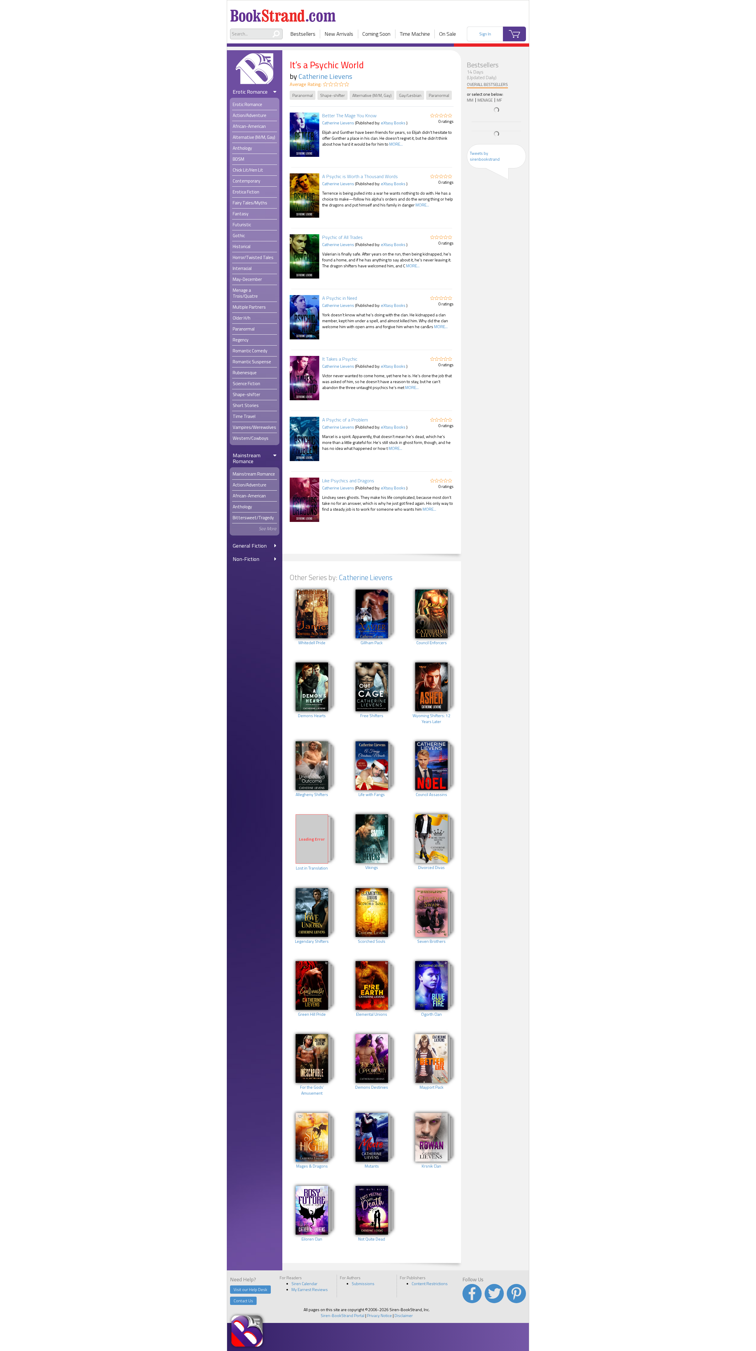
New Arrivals (339, 34)
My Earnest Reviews (309, 1289)
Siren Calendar (304, 1283)
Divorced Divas (431, 867)
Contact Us (243, 1301)
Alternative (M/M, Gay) (372, 95)
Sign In (485, 34)
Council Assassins (431, 794)
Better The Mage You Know (349, 115)
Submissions (363, 1283)
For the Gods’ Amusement (312, 1090)
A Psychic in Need (339, 298)
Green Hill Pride (312, 1014)
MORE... (396, 144)
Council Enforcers (431, 643)
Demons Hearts (312, 716)
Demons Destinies (371, 1087)
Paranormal (302, 95)
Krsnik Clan (431, 1166)
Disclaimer (404, 1315)
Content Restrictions (430, 1283)
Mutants (372, 1166)
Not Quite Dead (371, 1239)
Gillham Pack (372, 643)
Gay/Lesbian (410, 95)
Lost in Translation (312, 868)
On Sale (447, 34)
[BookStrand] (283, 13)
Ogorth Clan (431, 1014)
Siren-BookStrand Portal (342, 1315)
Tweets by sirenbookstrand (485, 156)
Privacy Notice (379, 1315)
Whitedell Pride (311, 643)
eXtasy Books (393, 123)
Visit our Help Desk (250, 1289)
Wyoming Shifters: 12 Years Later (431, 719)
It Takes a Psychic (339, 358)
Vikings (371, 867)
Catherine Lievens (325, 76)
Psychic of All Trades (342, 237)
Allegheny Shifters (312, 794)
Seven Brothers (431, 941)
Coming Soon (376, 34)
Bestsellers (302, 34)
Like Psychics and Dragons (348, 480)
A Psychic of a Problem (345, 419)
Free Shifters (371, 716)
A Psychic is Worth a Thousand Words (360, 176)
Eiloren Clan (312, 1239)
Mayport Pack (432, 1087)
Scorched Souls (371, 941)
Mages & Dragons (312, 1166)
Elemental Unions (371, 1014)
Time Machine (415, 34)
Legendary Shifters (312, 941)
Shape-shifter (332, 95)
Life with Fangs (372, 794)
